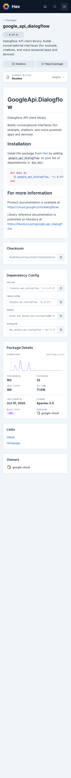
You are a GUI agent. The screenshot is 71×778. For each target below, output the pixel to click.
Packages (11, 20)
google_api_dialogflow (26, 26)
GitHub (11, 437)
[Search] (54, 6)
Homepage (13, 443)
